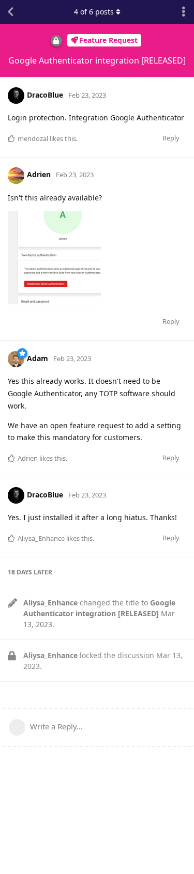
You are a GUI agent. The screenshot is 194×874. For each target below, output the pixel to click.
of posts (94, 12)
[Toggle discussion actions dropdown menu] (183, 12)
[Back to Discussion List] (10, 12)
